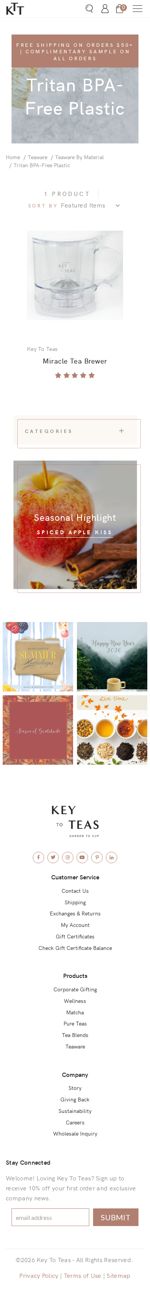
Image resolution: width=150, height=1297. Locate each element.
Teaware (37, 157)
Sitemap (118, 1275)
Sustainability (75, 1110)
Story (75, 1087)
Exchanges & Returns (75, 913)
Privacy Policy (38, 1275)
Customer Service (75, 876)
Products (75, 975)
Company (75, 1074)
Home (13, 157)
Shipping (75, 902)
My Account (75, 924)
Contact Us (75, 890)
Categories (49, 431)
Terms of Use (83, 1275)
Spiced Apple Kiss (75, 531)
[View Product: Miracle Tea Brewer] (75, 275)
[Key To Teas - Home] (25, 8)
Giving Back (75, 1099)
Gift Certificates (75, 936)
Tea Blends (75, 1035)
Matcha (75, 1012)
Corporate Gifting (75, 989)
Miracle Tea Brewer (75, 360)
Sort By (43, 205)
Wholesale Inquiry (75, 1133)
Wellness (75, 1000)
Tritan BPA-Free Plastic (41, 165)
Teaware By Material (79, 157)
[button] (137, 8)
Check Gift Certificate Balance (75, 947)
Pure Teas (75, 1023)
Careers (75, 1122)
